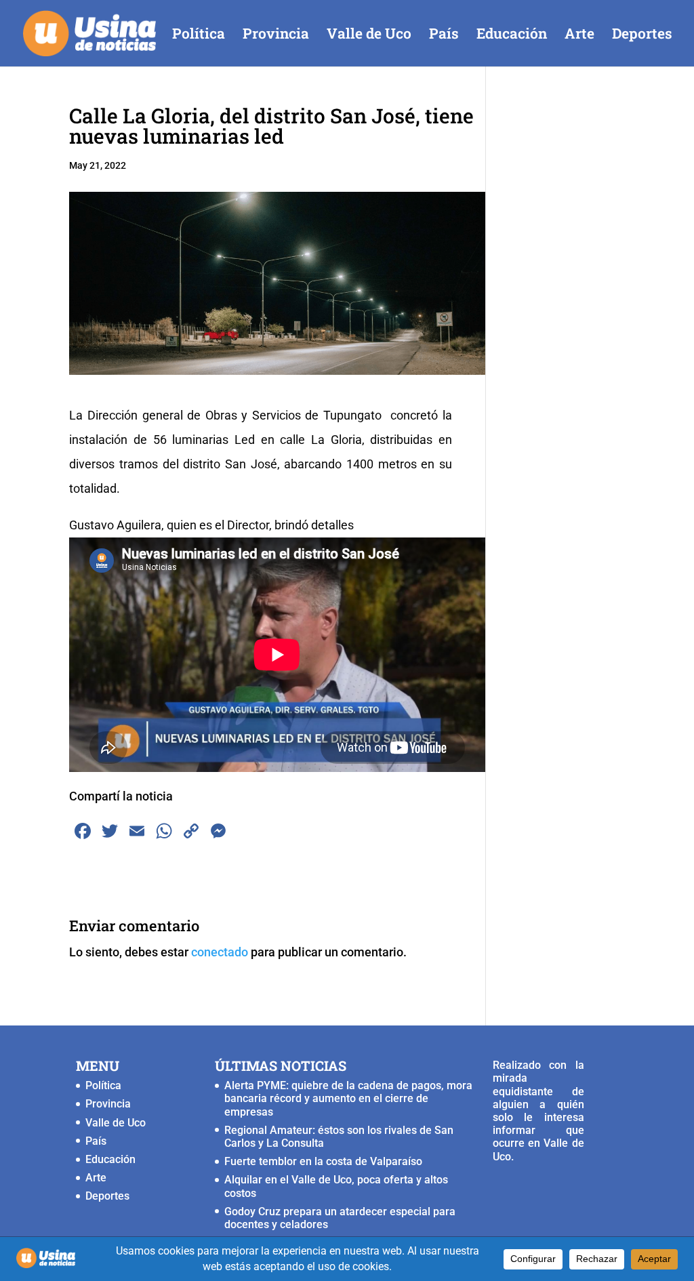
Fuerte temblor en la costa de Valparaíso (323, 1161)
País (444, 35)
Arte (579, 35)
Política (198, 35)
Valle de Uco (369, 35)
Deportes (642, 35)
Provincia (276, 35)
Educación (511, 35)
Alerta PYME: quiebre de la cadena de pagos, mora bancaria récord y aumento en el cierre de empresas (348, 1098)
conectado (219, 952)
